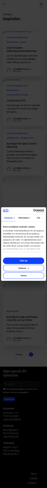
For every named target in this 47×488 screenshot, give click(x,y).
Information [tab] (23, 218)
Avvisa (23, 275)
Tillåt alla (23, 261)
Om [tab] (38, 218)
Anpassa (22, 268)
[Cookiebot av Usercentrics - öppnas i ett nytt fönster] (33, 210)
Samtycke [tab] (8, 218)
